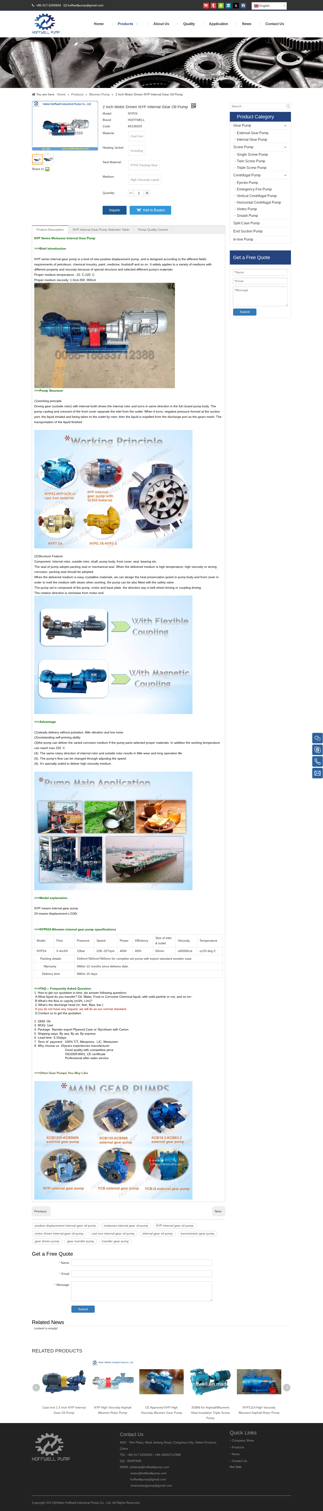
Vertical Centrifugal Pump (257, 196)
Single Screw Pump (252, 154)
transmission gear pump (197, 1233)
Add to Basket (154, 210)
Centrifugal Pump (247, 175)
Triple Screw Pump (252, 168)
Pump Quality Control (153, 229)
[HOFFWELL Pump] (46, 24)
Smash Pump (247, 215)
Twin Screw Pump (251, 161)
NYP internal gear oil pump (174, 1225)
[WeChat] (221, 5)
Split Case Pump (246, 223)
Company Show (243, 1440)
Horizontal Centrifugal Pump (259, 202)
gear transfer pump (80, 1241)
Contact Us (239, 1461)
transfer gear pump (115, 1241)
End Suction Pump (248, 231)
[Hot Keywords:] (288, 106)
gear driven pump (47, 1241)
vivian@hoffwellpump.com (143, 1473)
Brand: (107, 120)
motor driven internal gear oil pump (59, 1233)
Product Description (50, 229)
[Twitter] (236, 5)
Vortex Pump (247, 209)
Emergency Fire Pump (254, 189)
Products (238, 1447)
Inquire (114, 210)
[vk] (206, 5)
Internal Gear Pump (252, 139)
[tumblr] (213, 5)
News (236, 1454)
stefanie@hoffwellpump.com (150, 1467)
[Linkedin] (228, 5)
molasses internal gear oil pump (126, 1225)
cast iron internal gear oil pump (112, 1233)
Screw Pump (243, 147)
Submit (83, 1309)
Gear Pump (242, 125)
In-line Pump (243, 239)
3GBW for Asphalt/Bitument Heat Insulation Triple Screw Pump (210, 1413)
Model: (107, 113)
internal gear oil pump (157, 1233)
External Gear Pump (253, 133)
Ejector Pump (247, 183)
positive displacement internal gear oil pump (65, 1225)
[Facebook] (243, 5)
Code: (107, 126)
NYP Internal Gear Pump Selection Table (101, 229)
